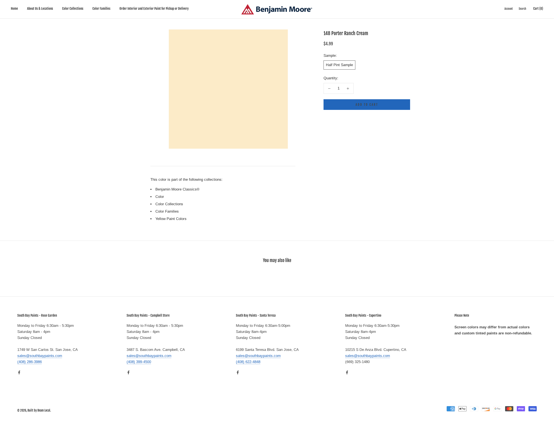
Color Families (101, 9)
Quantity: (331, 78)
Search (522, 8)
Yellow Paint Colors (171, 219)
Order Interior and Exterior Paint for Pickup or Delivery (154, 9)
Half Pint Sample (339, 65)
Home (14, 9)
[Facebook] (19, 372)
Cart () (538, 9)
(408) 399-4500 (139, 362)
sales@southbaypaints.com (39, 356)
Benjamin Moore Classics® (177, 189)
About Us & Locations (40, 9)
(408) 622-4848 (248, 362)
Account (508, 8)
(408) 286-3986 (29, 362)
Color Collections (72, 9)
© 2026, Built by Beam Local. (34, 410)
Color (159, 197)
